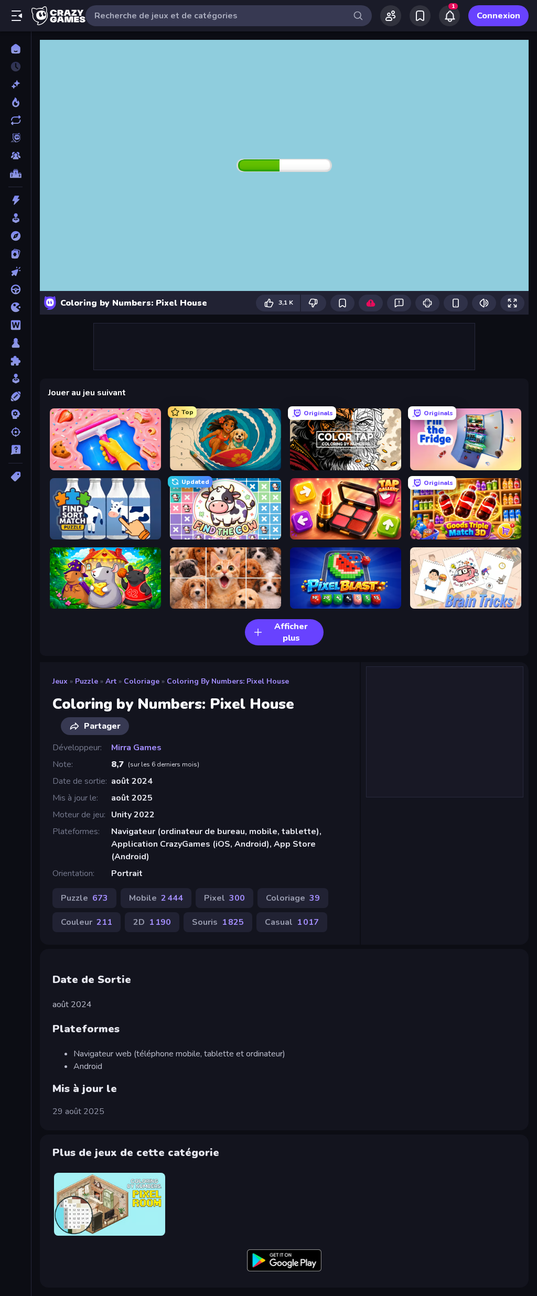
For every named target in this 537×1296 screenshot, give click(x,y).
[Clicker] (15, 271)
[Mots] (15, 325)
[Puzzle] (15, 361)
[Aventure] (15, 236)
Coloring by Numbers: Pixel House (228, 681)
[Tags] (15, 476)
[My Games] (420, 15)
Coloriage (141, 681)
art (110, 681)
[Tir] (15, 432)
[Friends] (390, 15)
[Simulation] (15, 378)
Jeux (60, 681)
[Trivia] (15, 450)
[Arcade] (15, 218)
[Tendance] (15, 102)
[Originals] (15, 138)
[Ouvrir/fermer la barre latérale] (16, 15)
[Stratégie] (15, 414)
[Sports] (15, 396)
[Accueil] (15, 49)
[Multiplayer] (15, 156)
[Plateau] (15, 343)
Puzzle (86, 681)
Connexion (498, 15)
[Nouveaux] (15, 84)
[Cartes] (15, 254)
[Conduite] (15, 289)
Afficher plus (291, 632)
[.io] (15, 307)
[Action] (15, 200)
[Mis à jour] (15, 120)
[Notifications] (449, 15)
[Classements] (15, 173)
